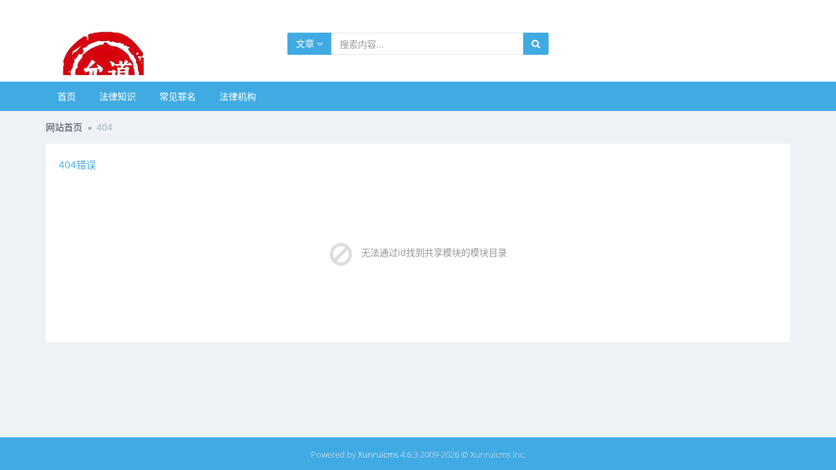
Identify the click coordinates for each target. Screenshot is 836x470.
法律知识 (117, 96)
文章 (306, 43)
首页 (66, 96)
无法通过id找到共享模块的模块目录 (434, 252)
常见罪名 (177, 96)
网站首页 (64, 127)
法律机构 (237, 96)
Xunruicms (378, 454)
